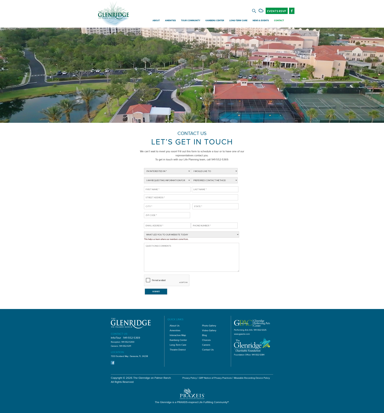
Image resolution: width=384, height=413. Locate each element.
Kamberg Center (215, 21)
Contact (279, 21)
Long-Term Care (238, 21)
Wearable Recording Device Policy (252, 378)
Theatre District (178, 350)
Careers (206, 345)
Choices (206, 340)
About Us (174, 326)
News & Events (261, 21)
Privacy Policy (189, 378)
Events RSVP (276, 11)
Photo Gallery (209, 326)
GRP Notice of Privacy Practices (215, 378)
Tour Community (190, 21)
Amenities (170, 21)
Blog (204, 336)
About (156, 21)
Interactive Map (178, 336)
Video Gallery (209, 331)
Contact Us (208, 350)
